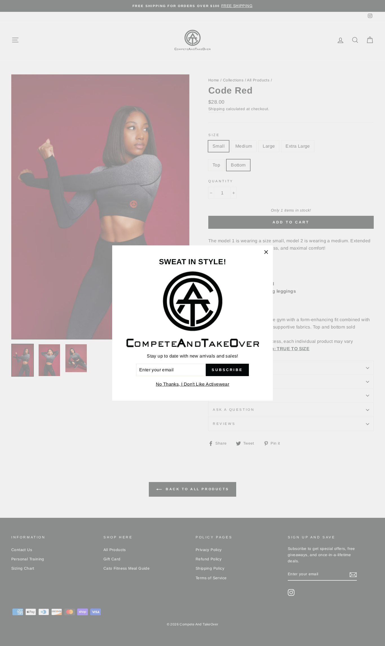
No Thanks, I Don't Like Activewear (192, 384)
